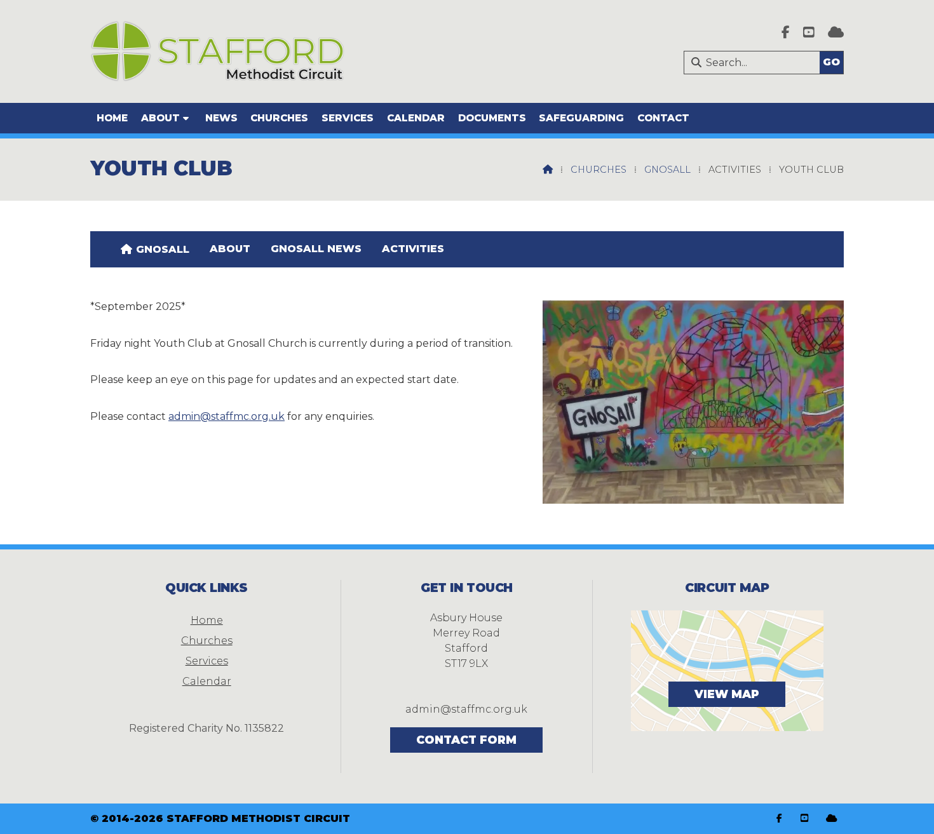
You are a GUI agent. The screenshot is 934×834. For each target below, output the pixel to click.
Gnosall (667, 169)
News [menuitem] (221, 118)
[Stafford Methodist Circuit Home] (217, 51)
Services (207, 661)
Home (207, 620)
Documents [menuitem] (492, 118)
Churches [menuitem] (279, 118)
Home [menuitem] (112, 118)
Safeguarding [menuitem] (581, 118)
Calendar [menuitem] (416, 118)
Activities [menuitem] (413, 249)
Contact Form (466, 739)
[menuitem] (155, 249)
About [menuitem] (160, 118)
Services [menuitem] (347, 118)
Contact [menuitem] (663, 118)
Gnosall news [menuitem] (316, 249)
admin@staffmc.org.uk (226, 416)
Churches (598, 169)
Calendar (206, 681)
